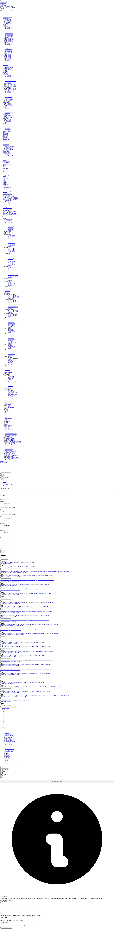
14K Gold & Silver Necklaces (11, 76)
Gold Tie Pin (5, 150)
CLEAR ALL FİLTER (4, 499)
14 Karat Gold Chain (9, 66)
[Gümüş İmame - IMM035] (15, 700)
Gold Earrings (5, 48)
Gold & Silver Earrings (7, 87)
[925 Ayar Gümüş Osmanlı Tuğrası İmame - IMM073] (26, 593)
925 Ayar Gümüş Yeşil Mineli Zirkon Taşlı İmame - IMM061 (11, 625)
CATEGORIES (6, 483)
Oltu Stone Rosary (8, 154)
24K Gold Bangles (8, 46)
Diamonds (5, 12)
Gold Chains (5, 65)
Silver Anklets (5, 134)
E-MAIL (4, 469)
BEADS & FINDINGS (7, 163)
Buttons (4, 181)
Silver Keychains (6, 138)
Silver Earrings (5, 118)
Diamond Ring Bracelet (7, 17)
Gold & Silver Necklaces (7, 75)
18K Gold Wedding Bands (10, 60)
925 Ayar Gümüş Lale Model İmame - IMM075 (9, 585)
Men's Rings (5, 140)
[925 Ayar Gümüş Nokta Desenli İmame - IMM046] (25, 677)
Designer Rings (8, 23)
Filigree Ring (7, 128)
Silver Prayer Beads (11, 395)
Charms (4, 176)
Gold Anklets (5, 73)
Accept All (10, 900)
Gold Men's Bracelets (9, 147)
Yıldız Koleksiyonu (6, 204)
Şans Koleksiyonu (6, 205)
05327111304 (3, 727)
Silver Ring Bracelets (7, 133)
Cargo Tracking (3, 5)
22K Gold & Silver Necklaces (11, 77)
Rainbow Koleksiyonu (7, 193)
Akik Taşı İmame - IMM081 (5, 563)
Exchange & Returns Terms (10, 750)
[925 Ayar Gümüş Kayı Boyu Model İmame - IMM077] (27, 580)
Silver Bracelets (6, 106)
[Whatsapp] (4, 724)
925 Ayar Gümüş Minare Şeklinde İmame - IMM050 (10, 661)
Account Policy (8, 748)
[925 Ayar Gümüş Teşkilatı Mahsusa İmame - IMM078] (27, 575)
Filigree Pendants (8, 104)
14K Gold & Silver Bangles (10, 84)
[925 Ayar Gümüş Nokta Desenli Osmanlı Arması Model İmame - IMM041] (34, 571)
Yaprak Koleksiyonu (7, 202)
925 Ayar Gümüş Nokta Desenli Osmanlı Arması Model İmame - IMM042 (14, 696)
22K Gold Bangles (8, 45)
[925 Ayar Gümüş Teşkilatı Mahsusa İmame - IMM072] (27, 597)
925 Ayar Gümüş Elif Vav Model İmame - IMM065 (10, 612)
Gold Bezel (5, 70)
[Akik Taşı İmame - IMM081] (17, 562)
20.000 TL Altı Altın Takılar (8, 188)
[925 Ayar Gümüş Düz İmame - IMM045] (22, 682)
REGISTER (7, 477)
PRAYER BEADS (6, 152)
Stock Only (4, 561)
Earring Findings (6, 175)
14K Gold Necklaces (9, 27)
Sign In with (2, 479)
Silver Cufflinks (6, 144)
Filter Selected (3, 550)
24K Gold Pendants (9, 36)
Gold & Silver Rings (7, 90)
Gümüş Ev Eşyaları (6, 186)
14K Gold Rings (8, 54)
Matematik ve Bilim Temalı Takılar (9, 213)
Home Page (5, 482)
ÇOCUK (4, 160)
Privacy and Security (9, 751)
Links (4, 173)
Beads (4, 169)
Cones (4, 179)
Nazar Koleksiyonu (6, 201)
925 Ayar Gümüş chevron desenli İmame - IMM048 (10, 670)
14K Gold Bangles (8, 43)
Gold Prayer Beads (11, 396)
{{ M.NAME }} (7, 532)
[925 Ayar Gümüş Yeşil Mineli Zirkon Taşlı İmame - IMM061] (29, 624)
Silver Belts (5, 137)
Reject (77, 898)
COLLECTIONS (8, 740)
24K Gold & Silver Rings (10, 92)
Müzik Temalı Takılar (7, 212)
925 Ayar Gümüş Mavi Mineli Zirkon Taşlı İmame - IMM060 (12, 634)
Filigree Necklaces (8, 98)
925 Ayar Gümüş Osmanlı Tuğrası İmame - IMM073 (10, 594)
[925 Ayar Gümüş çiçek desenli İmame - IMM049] (25, 664)
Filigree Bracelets (8, 110)
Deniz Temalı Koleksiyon (7, 209)
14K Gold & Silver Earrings (10, 89)
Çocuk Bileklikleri (6, 161)
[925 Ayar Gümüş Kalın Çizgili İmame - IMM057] (25, 646)
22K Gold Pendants (9, 35)
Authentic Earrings (8, 122)
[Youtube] (4, 722)
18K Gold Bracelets (9, 39)
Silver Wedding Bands (7, 131)
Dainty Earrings (8, 120)
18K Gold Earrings (8, 50)
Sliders (4, 171)
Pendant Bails (5, 184)
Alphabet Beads (6, 170)
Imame (4, 166)
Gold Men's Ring (8, 141)
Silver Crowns (5, 135)
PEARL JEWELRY (9, 735)
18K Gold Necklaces (9, 28)
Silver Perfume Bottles (7, 164)
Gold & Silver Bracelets (7, 80)
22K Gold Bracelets (9, 40)
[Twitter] (4, 715)
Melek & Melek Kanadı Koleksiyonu (10, 199)
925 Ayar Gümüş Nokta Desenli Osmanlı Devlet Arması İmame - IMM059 (14, 638)
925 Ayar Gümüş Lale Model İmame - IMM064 (9, 616)
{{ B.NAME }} (7, 525)
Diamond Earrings (6, 15)
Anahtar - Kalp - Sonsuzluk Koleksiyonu (10, 197)
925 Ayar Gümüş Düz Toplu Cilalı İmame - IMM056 (10, 652)
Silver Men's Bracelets (9, 146)
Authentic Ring (8, 129)
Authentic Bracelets (9, 112)
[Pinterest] (4, 720)
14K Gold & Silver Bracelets (10, 81)
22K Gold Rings (8, 56)
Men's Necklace (6, 151)
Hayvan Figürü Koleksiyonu (8, 196)
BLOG (6, 760)
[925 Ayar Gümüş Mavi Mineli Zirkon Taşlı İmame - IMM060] (29, 633)
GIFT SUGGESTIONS (9, 739)
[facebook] (4, 712)
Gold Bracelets (5, 37)
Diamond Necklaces (6, 13)
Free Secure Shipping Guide (10, 745)
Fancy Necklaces (8, 100)
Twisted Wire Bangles (9, 116)
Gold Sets (5, 62)
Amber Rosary (8, 153)
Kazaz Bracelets (8, 109)
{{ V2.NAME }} (7, 518)
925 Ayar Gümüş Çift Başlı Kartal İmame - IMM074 (10, 590)
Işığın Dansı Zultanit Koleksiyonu (9, 211)
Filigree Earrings (8, 121)
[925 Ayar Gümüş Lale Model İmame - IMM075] (24, 584)
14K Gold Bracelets (9, 38)
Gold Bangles (5, 42)
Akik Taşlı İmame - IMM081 (5, 567)
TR (3, 2)
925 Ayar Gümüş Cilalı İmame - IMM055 (8, 656)
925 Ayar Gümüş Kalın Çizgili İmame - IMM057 (9, 647)
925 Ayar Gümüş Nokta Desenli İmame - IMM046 (9, 678)
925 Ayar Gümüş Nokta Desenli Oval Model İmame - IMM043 (12, 687)
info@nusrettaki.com (9, 764)
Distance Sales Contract (9, 749)
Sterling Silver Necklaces (10, 96)
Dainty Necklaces (8, 97)
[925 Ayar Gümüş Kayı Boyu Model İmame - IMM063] (27, 629)
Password (2, 474)
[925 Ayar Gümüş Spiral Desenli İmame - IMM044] (25, 691)
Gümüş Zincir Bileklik (12, 342)
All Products (7, 101)
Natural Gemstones (6, 185)
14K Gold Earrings (8, 49)
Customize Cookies (4, 900)
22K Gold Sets (8, 64)
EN (6, 2)
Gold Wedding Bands (7, 58)
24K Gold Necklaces (9, 30)
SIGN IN (2, 477)
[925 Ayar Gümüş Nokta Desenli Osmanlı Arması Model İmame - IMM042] (34, 695)
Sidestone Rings (8, 22)
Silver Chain (5, 136)
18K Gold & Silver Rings (10, 91)
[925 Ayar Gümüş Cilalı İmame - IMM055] (22, 655)
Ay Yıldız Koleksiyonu (7, 203)
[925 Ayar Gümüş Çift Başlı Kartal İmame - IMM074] (26, 588)
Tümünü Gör (10, 230)
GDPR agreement (5, 708)
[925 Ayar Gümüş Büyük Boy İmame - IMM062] (24, 620)
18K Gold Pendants (9, 34)
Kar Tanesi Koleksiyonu (7, 200)
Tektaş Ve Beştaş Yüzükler (10, 125)
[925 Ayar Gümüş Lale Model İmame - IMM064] (24, 615)
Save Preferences (9, 927)
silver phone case (6, 182)
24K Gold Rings (8, 57)
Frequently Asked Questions (10, 758)
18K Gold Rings (8, 55)
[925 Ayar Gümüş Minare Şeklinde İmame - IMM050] (26, 660)
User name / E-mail (4, 471)
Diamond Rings (6, 18)
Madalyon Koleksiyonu (7, 194)
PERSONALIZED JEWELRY (11, 738)
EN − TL (4, 0)
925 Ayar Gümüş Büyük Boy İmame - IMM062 (9, 621)
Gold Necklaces (6, 26)
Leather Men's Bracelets (9, 148)
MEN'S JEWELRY (6, 139)
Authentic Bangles (8, 117)
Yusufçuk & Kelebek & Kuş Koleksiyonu (11, 198)
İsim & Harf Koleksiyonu (7, 195)
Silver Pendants (6, 102)
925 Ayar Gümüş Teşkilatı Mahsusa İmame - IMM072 (10, 598)
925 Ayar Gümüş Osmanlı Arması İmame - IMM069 (10, 607)
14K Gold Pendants (9, 33)
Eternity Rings (8, 21)
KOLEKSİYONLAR (7, 187)
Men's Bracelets (6, 145)
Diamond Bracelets (6, 14)
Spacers (4, 172)
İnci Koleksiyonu (6, 210)
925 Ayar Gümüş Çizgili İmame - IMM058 (8, 643)
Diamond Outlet (6, 24)
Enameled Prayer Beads (12, 398)
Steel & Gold (5, 72)
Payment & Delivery (9, 743)
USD (3, 3)
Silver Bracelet (8, 107)
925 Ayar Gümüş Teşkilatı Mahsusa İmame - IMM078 (10, 576)
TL (1, 3)
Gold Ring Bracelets (7, 69)
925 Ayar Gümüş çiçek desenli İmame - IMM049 (9, 665)
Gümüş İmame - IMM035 (5, 701)
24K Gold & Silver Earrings (10, 88)
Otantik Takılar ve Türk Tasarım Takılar (10, 214)
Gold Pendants (5, 31)
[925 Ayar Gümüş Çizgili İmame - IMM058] (22, 642)
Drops (4, 180)
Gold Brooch (5, 71)
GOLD (4, 25)
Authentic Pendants (9, 105)
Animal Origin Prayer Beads (10, 157)
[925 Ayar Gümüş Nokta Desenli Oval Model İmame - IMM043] (30, 686)
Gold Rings (5, 53)
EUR (5, 3)
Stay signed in (4, 476)
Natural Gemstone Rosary (10, 155)
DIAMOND (7, 732)
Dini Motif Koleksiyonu (7, 208)
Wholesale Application (9, 759)
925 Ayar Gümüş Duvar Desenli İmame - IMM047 (10, 674)
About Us (7, 753)
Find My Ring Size (8, 744)
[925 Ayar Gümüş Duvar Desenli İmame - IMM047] (25, 673)
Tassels (4, 165)
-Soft (57, 781)
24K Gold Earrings (8, 52)
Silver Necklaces (6, 94)
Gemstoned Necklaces (12, 326)
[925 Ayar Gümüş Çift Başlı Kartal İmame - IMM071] (26, 602)
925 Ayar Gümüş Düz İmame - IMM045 (8, 683)
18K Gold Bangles (8, 44)
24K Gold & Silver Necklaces (11, 78)
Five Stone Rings (8, 20)
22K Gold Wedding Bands (10, 61)
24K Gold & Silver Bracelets (10, 82)
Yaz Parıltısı (5, 192)
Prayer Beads (7, 156)
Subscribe (14, 706)
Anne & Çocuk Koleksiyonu (8, 207)
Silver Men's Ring (8, 142)
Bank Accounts (8, 746)
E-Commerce (60, 781)
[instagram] (4, 717)
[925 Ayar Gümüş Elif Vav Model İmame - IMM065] (26, 611)
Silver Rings (5, 123)
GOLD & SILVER (6, 74)
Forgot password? (10, 476)
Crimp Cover (5, 178)
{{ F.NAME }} (7, 546)
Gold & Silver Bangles (7, 83)
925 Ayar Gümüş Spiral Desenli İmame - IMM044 (9, 692)
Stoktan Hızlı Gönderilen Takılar (9, 189)
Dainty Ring (7, 126)
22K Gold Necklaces (9, 29)
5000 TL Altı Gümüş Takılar (8, 191)
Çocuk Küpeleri (6, 162)
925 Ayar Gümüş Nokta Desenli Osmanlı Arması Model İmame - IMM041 (14, 572)
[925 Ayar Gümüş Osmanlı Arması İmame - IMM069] (26, 606)
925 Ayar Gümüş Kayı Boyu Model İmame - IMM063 (10, 630)
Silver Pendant (8, 103)
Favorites (2, 4)
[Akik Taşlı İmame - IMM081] (17, 566)
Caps (4, 177)
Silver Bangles (5, 114)
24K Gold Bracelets (9, 41)
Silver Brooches (6, 132)
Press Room (7, 755)
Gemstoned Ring (11, 362)
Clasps (4, 167)
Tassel (9, 397)
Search (13, 7)
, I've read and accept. (9, 708)
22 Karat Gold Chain (9, 67)
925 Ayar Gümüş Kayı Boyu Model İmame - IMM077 (10, 581)
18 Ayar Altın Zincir (9, 68)
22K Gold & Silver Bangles (10, 85)
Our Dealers (7, 756)
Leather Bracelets (11, 341)
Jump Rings (5, 183)
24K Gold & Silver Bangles (10, 86)
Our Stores (7, 754)
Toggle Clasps (5, 168)
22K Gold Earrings (8, 51)
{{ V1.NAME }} (7, 511)
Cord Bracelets (10, 340)
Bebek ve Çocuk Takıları (10, 741)
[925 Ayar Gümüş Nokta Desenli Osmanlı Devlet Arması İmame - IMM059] (34, 637)
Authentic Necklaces (9, 99)
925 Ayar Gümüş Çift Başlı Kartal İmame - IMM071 (10, 603)
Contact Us (7, 757)
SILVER (4, 93)
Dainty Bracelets (8, 108)
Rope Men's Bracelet (9, 149)
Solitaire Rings (8, 19)
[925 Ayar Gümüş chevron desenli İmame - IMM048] (26, 669)
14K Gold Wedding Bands (10, 59)
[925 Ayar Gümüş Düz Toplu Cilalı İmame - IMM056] (26, 651)
